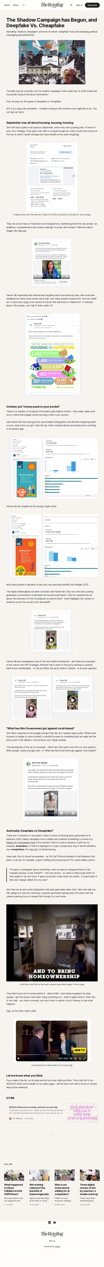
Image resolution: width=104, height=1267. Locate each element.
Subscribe (92, 5)
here (51, 1084)
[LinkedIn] (49, 1222)
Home (7, 5)
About (16, 5)
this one (22, 231)
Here (26, 302)
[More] (23, 5)
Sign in (79, 5)
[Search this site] (71, 5)
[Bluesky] (54, 1222)
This (8, 1011)
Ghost (57, 1246)
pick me (34, 849)
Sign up (52, 1241)
